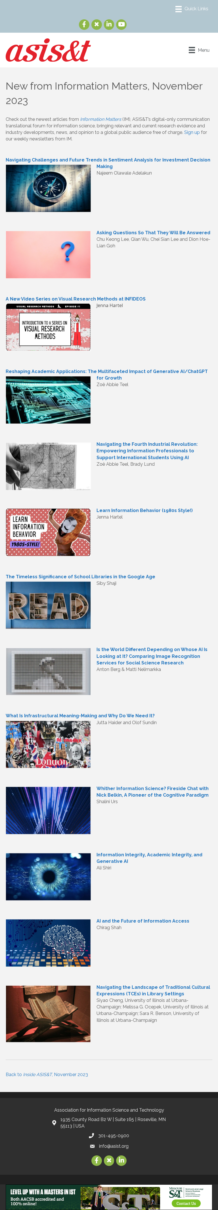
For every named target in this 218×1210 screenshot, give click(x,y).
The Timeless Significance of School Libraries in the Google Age (80, 576)
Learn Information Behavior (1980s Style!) (145, 510)
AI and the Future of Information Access (143, 921)
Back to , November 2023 (47, 1074)
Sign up (192, 132)
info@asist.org (114, 1146)
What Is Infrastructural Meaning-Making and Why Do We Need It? (80, 715)
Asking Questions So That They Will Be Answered (153, 232)
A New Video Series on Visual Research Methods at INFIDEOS (76, 299)
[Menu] (191, 9)
